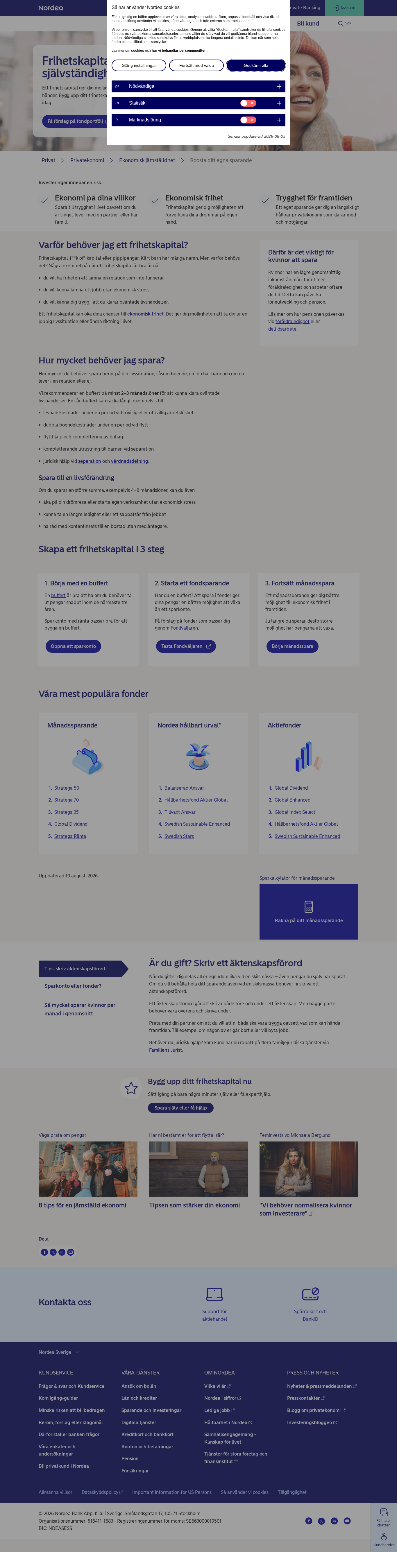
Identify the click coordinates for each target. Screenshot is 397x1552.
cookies (138, 51)
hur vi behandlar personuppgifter (179, 51)
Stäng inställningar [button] (139, 65)
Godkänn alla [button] (256, 65)
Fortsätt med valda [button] (196, 65)
